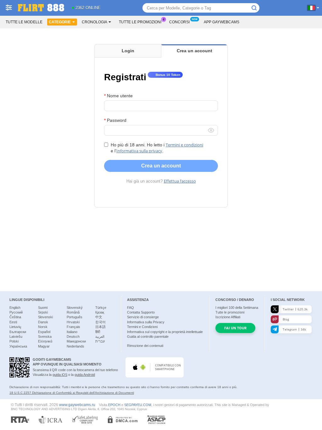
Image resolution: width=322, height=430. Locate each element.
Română (73, 312)
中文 (98, 317)
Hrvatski (73, 322)
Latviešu (15, 336)
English (14, 307)
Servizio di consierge (143, 317)
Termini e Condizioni (142, 327)
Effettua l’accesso (180, 181)
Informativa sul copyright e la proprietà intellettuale (165, 332)
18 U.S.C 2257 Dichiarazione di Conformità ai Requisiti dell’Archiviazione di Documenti (71, 392)
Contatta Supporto (141, 312)
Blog (286, 319)
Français (73, 327)
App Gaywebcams (221, 22)
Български (17, 332)
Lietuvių (15, 327)
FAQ (130, 307)
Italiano (72, 332)
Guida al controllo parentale (148, 336)
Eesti (13, 322)
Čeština (15, 317)
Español (44, 332)
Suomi (42, 307)
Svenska (45, 336)
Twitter (295, 309)
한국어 (100, 322)
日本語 (100, 327)
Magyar (44, 346)
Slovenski (45, 317)
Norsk (42, 327)
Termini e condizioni (184, 145)
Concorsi (179, 22)
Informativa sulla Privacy (145, 322)
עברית (100, 341)
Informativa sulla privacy (139, 151)
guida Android (85, 374)
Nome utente (120, 95)
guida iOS (60, 374)
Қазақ (99, 312)
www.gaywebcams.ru (77, 405)
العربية (99, 336)
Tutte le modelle (24, 22)
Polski (14, 341)
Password (116, 120)
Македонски (76, 341)
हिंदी (97, 332)
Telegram (294, 329)
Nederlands (75, 346)
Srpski (43, 312)
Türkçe (100, 307)
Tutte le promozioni (140, 22)
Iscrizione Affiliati (227, 317)
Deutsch (73, 336)
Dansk (43, 322)
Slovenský (75, 307)
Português (74, 317)
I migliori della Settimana (236, 307)
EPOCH (114, 405)
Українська (18, 346)
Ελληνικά (45, 341)
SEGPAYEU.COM (137, 405)
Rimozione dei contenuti (145, 346)
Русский (16, 312)
